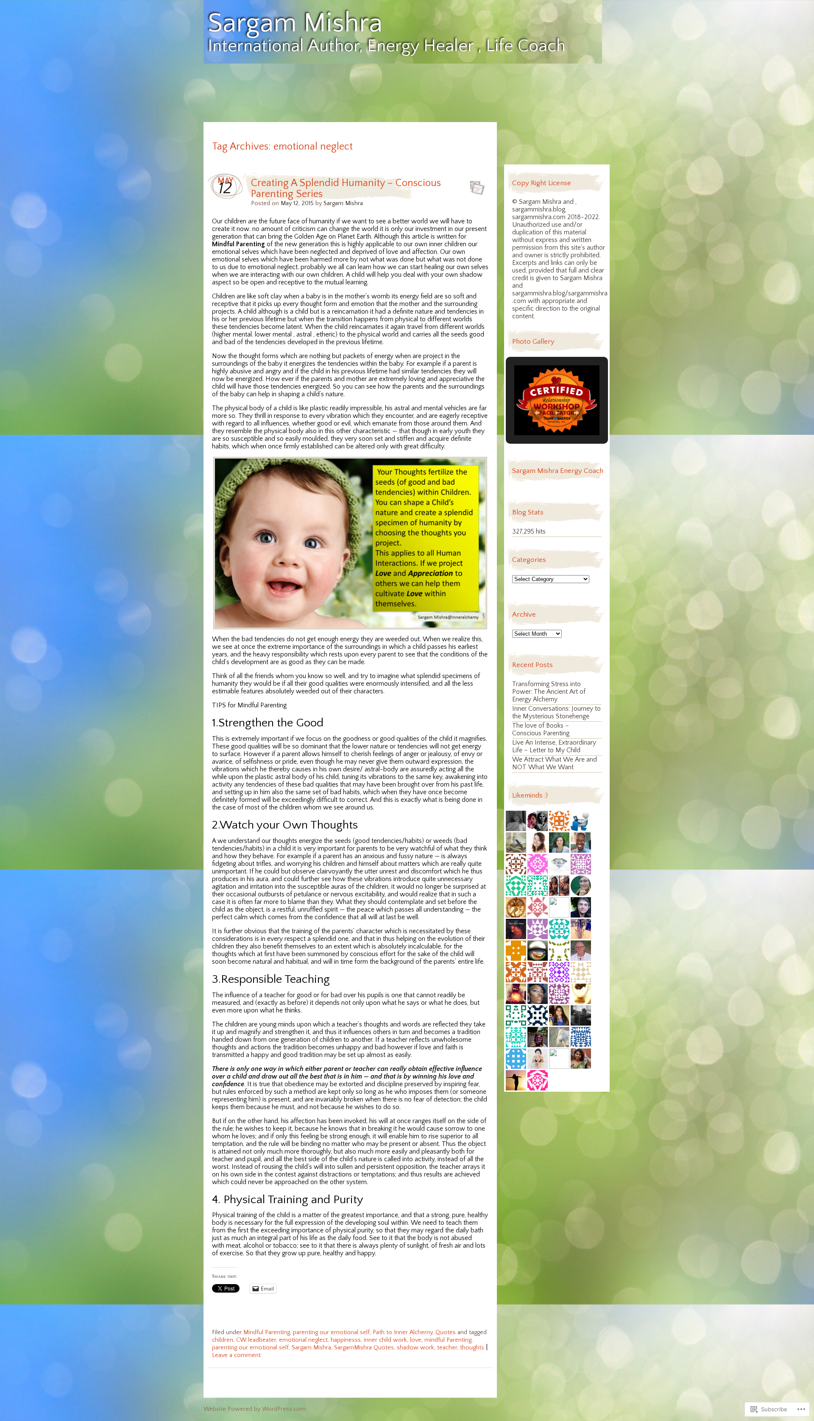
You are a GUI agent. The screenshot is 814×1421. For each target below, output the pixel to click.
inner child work (385, 1340)
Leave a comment (236, 1355)
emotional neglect (303, 1340)
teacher (447, 1347)
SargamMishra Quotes (364, 1347)
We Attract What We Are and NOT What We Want (554, 763)
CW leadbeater (256, 1340)
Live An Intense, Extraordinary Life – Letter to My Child (554, 746)
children (222, 1340)
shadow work (415, 1347)
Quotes (445, 1332)
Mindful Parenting (266, 1332)
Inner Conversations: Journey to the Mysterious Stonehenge (556, 712)
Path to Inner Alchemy (402, 1332)
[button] (537, 412)
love (415, 1340)
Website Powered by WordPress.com (255, 1409)
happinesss (346, 1340)
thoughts (472, 1347)
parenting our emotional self (331, 1332)
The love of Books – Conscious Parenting (540, 729)
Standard (474, 185)
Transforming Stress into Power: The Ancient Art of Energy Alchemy (548, 692)
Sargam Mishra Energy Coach (557, 471)
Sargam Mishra (295, 24)
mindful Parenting (447, 1340)
